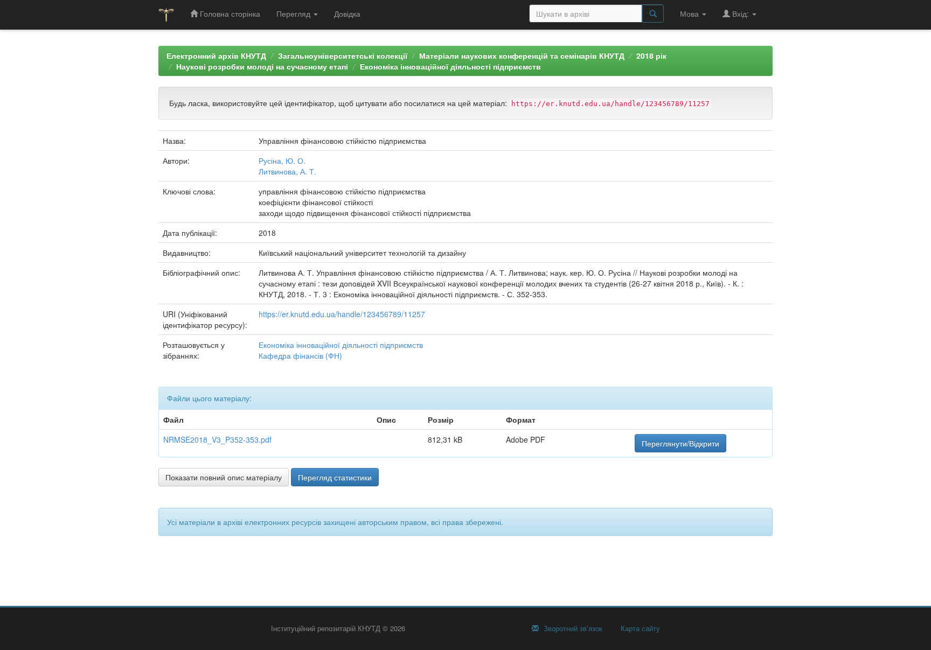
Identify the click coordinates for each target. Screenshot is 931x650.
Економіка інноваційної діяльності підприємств (450, 66)
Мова (690, 13)
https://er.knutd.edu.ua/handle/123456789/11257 (342, 314)
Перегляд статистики (335, 477)
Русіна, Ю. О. (282, 160)
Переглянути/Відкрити (680, 443)
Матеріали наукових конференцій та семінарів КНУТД (521, 55)
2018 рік (651, 55)
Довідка (347, 13)
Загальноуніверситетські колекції (342, 55)
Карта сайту (639, 628)
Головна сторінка (229, 13)
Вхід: (740, 13)
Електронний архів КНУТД (216, 55)
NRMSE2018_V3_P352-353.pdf (217, 439)
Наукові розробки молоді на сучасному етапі (262, 66)
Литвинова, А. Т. (287, 171)
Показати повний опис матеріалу (223, 477)
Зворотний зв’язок (571, 628)
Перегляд (294, 13)
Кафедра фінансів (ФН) (300, 355)
